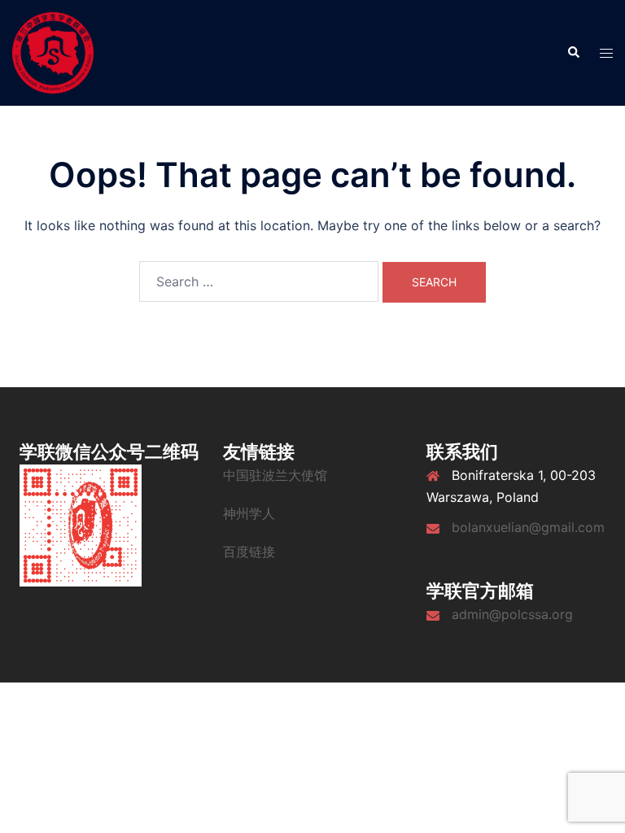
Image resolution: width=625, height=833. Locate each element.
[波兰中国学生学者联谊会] (53, 51)
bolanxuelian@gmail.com (528, 527)
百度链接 (249, 551)
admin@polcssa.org (512, 614)
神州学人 (249, 513)
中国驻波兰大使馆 (275, 475)
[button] (572, 52)
